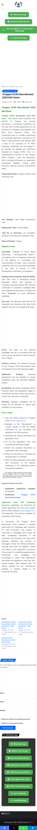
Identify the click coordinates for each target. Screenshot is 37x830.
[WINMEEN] (18, 4)
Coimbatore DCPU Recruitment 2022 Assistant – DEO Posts (9, 625)
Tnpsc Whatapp (20, 38)
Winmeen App (19, 15)
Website (2, 710)
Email (2, 701)
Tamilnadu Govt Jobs (15, 86)
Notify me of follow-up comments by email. (16, 719)
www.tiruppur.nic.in (18, 421)
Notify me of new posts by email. (12, 723)
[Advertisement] (18, 63)
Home (5, 86)
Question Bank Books (19, 22)
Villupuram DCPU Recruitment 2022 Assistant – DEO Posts (25, 625)
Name (2, 693)
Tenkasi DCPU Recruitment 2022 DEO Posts (9, 640)
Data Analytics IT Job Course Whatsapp (20, 30)
